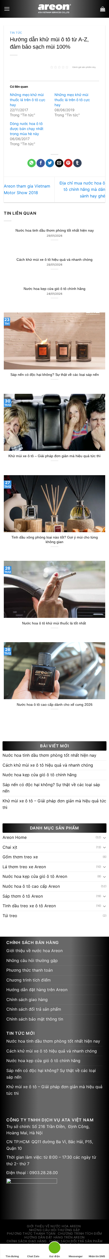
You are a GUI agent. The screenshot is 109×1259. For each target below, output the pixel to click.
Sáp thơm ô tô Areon (23, 896)
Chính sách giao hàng (27, 999)
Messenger (76, 1256)
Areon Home (15, 837)
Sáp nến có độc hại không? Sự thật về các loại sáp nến (54, 375)
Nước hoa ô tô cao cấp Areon (31, 886)
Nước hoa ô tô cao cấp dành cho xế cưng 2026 (55, 705)
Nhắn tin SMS (97, 1256)
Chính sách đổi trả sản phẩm (33, 1009)
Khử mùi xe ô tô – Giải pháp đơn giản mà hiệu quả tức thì (54, 456)
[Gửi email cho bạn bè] (59, 163)
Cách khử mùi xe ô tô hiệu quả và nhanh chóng (54, 260)
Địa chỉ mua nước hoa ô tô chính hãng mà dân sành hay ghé (82, 189)
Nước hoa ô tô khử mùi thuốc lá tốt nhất (54, 623)
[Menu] (7, 9)
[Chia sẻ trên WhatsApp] (31, 163)
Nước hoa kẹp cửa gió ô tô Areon (35, 876)
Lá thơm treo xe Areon (24, 866)
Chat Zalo (33, 1256)
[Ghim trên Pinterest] (68, 163)
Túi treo (10, 915)
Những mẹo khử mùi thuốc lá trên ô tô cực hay (27, 99)
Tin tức (16, 32)
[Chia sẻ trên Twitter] (50, 163)
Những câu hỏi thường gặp (32, 960)
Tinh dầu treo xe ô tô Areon (29, 905)
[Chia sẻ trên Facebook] (41, 163)
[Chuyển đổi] (104, 838)
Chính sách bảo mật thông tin (34, 1019)
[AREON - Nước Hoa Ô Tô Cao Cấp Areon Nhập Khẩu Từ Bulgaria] (54, 9)
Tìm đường (12, 1256)
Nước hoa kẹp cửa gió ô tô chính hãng (54, 289)
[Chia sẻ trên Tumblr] (77, 163)
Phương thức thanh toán (29, 970)
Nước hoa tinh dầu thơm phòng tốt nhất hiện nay (54, 230)
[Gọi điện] (54, 1248)
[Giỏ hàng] (102, 8)
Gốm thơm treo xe (20, 856)
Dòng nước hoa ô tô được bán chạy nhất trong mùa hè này (26, 128)
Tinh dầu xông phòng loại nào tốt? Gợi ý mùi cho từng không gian (54, 539)
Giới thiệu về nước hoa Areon (34, 950)
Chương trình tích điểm (28, 980)
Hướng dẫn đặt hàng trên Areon (36, 989)
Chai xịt (10, 847)
